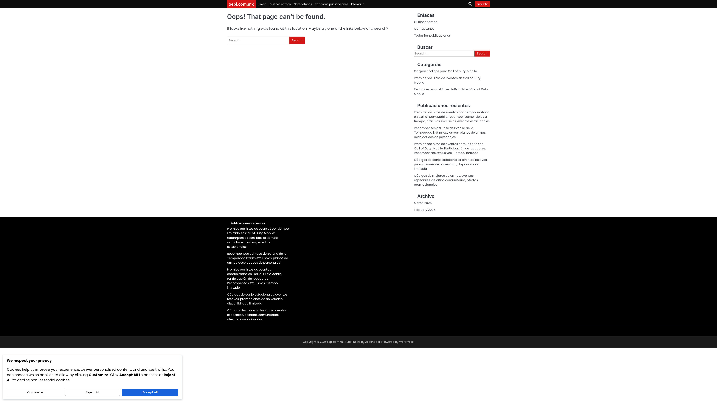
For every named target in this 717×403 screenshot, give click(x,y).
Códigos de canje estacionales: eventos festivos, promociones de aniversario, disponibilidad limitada (450, 164)
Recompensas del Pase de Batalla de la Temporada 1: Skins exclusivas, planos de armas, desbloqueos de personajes (450, 132)
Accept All (150, 392)
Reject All (92, 392)
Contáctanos (303, 4)
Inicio (263, 4)
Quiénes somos (280, 4)
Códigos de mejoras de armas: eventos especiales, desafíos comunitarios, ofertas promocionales (446, 180)
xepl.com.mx (241, 4)
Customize (35, 392)
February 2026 (424, 210)
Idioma (356, 4)
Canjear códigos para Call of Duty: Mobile (445, 71)
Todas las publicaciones (331, 4)
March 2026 (423, 203)
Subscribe (482, 4)
